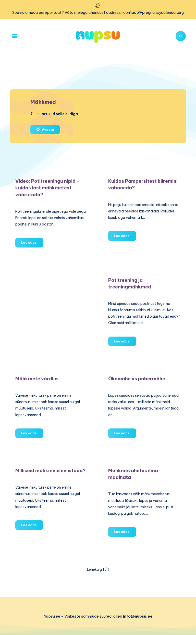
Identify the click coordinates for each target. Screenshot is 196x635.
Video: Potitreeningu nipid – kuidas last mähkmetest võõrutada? (47, 187)
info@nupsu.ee (138, 616)
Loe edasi (32, 243)
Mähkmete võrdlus (37, 379)
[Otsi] (181, 36)
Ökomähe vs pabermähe (136, 379)
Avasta (47, 129)
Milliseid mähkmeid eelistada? (50, 470)
